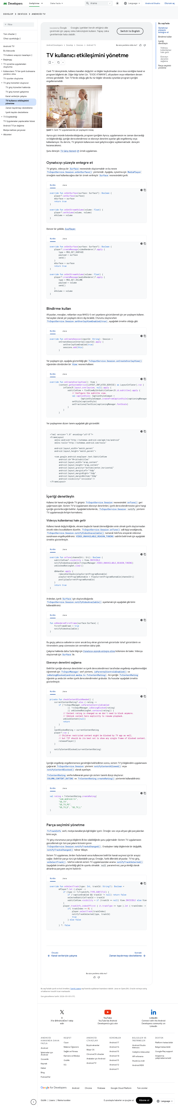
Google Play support (164, 1051)
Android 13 (114, 1060)
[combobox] (99, 3)
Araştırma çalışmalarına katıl (163, 1057)
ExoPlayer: (70, 229)
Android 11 (114, 1069)
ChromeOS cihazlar (95, 1054)
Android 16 (114, 1047)
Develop (8, 14)
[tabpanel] (97, 205)
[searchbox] (18, 24)
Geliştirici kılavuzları (141, 1052)
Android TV (38, 14)
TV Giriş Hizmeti (68, 151)
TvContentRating (129, 675)
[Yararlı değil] (145, 45)
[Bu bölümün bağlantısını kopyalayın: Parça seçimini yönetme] (87, 825)
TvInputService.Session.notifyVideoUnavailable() (75, 533)
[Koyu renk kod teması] (141, 190)
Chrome (88, 1088)
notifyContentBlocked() (60, 769)
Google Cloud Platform (121, 1088)
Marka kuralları (64, 1100)
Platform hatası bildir (164, 1042)
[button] (18, 59)
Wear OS (90, 1049)
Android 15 (114, 1051)
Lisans (52, 1100)
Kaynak (44, 1063)
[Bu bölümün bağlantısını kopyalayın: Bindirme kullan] (73, 309)
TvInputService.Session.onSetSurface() (69, 172)
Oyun (66, 1042)
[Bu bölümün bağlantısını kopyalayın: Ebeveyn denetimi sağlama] (84, 662)
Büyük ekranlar (92, 1045)
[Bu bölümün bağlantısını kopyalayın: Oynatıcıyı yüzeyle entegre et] (95, 163)
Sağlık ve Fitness (71, 1051)
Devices (22, 14)
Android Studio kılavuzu (139, 1046)
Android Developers (54, 45)
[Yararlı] (140, 45)
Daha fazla (55, 3)
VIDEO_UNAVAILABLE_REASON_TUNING (94, 536)
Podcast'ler (45, 1077)
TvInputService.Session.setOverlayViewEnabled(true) (77, 321)
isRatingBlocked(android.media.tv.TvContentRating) (76, 675)
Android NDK (138, 1065)
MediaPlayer (134, 172)
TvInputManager (70, 671)
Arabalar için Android (95, 1058)
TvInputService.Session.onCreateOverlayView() (115, 361)
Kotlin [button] (53, 185)
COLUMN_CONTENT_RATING (60, 778)
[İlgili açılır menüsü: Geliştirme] (43, 3)
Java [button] (64, 185)
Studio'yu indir (138, 1061)
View (74, 364)
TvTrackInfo (54, 831)
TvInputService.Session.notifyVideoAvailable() (74, 602)
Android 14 (114, 1056)
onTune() (132, 502)
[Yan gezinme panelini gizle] (33, 1102)
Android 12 (114, 1064)
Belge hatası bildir (163, 1047)
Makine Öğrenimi (71, 1047)
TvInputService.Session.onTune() (101, 529)
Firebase (101, 1088)
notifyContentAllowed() (107, 766)
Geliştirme (34, 3)
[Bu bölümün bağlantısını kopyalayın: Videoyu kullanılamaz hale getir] (89, 520)
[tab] (53, 185)
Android (44, 1048)
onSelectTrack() (56, 862)
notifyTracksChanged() (60, 850)
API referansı (137, 1056)
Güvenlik (45, 1059)
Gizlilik (67, 1060)
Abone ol (144, 1100)
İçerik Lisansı (76, 988)
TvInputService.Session (99, 502)
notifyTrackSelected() (130, 862)
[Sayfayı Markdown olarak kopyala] (58, 62)
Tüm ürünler (142, 1088)
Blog (43, 1072)
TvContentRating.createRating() (96, 778)
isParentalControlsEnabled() (110, 671)
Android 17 (114, 1042)
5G (65, 1064)
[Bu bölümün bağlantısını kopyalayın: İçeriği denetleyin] (77, 496)
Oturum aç (170, 3)
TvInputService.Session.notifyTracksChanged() (74, 846)
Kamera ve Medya (72, 1056)
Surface (74, 168)
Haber (43, 1068)
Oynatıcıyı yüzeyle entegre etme (99, 651)
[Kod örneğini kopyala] (145, 190)
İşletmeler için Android (47, 1053)
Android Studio (152, 3)
